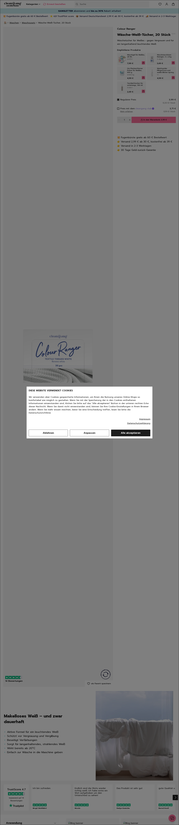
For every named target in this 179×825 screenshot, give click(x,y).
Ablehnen (48, 433)
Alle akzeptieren (130, 433)
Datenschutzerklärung (138, 423)
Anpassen (89, 433)
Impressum (144, 419)
